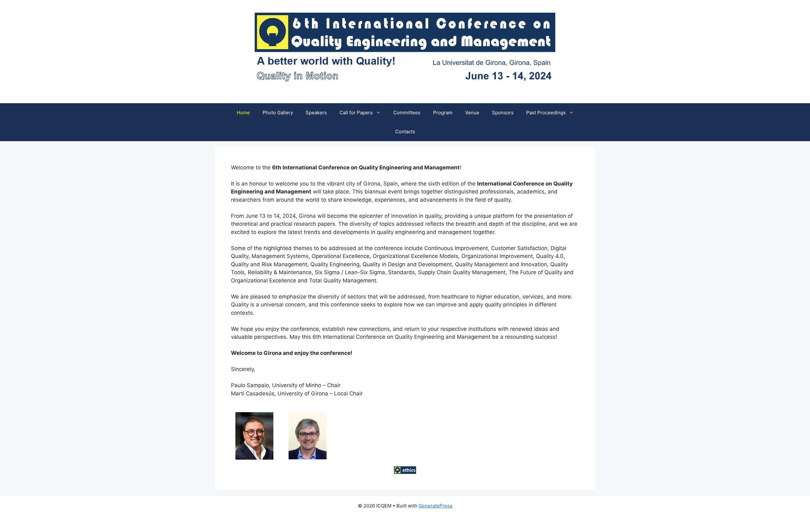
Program (442, 113)
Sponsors (503, 113)
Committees (407, 113)
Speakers (316, 113)
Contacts (405, 132)
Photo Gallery (278, 113)
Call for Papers (356, 113)
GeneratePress (435, 506)
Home (243, 113)
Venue (472, 113)
